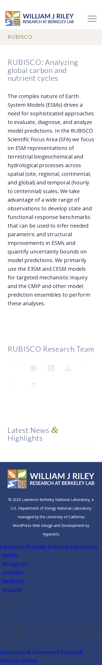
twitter (10, 555)
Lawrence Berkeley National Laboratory (49, 546)
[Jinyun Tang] (85, 368)
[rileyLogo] (41, 18)
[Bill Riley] (16, 368)
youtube (12, 589)
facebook (13, 581)
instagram (14, 563)
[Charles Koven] (51, 368)
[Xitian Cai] (33, 385)
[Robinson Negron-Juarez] (68, 368)
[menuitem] (89, 18)
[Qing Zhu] (16, 385)
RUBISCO (20, 36)
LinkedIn (12, 572)
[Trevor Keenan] (33, 368)
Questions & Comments (29, 652)
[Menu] (89, 18)
